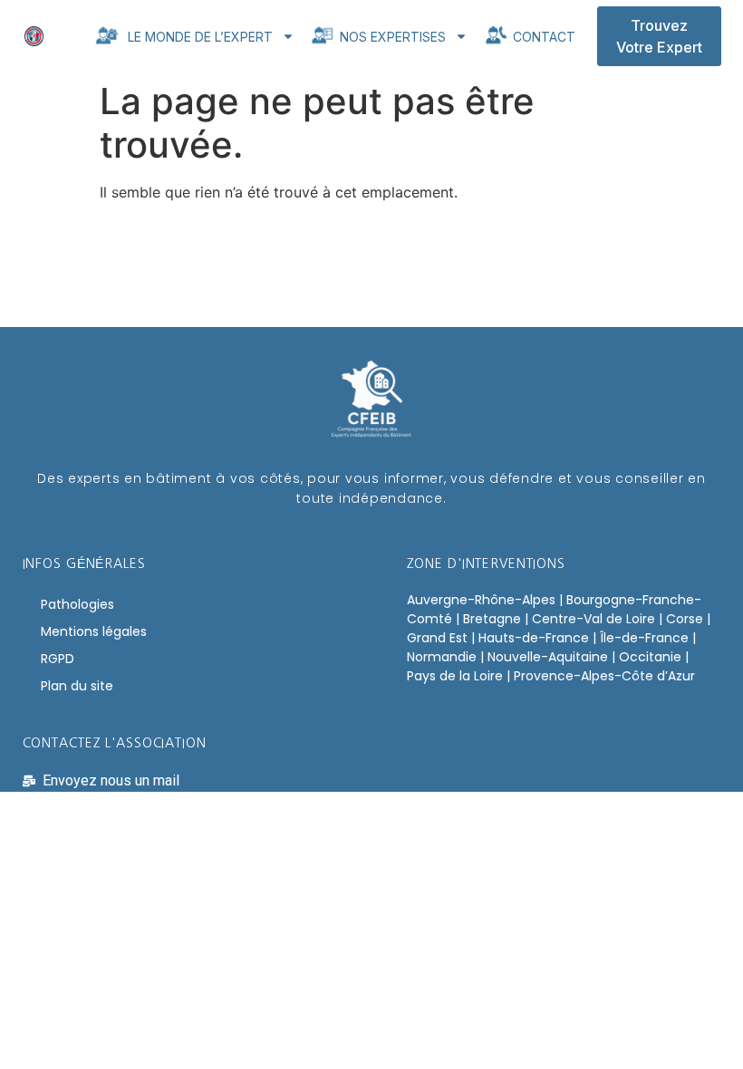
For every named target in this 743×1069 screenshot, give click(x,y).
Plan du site (77, 686)
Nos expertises (391, 36)
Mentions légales (94, 631)
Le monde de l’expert (197, 36)
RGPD (57, 659)
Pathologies (77, 604)
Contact (542, 36)
